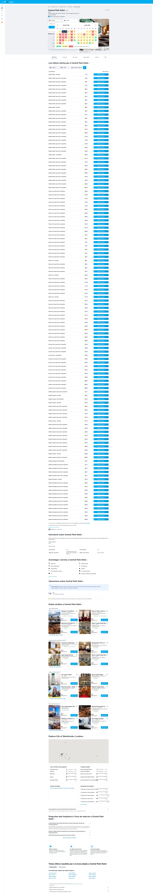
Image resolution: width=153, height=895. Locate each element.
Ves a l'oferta (74, 619)
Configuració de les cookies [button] (54, 527)
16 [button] (63, 37)
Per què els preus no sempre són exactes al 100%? (60, 891)
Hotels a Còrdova (92, 873)
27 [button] (74, 40)
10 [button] (65, 34)
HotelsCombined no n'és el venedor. (57, 887)
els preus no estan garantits (77, 883)
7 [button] (57, 34)
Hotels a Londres (52, 878)
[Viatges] (2, 19)
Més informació (87, 523)
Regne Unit (53, 6)
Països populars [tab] (62, 867)
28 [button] (57, 43)
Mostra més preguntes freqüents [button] (69, 837)
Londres (68, 6)
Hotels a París (71, 878)
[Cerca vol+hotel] (2, 13)
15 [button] (60, 37)
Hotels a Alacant (72, 876)
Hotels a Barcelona (53, 873)
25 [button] (68, 40)
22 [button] (60, 40)
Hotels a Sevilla (92, 878)
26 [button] (71, 40)
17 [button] (65, 37)
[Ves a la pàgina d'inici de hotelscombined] (9, 1)
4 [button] (95, 31)
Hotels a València (92, 874)
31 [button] (92, 43)
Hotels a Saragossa (73, 874)
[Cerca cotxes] (2, 10)
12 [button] (71, 34)
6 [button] (74, 31)
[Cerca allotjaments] (2, 8)
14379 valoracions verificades (58, 16)
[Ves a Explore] (2, 15)
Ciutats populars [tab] (53, 867)
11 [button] (68, 34)
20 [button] (74, 37)
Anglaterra (61, 6)
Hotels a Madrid (72, 873)
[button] (2, 2)
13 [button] (74, 34)
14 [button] (57, 37)
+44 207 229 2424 (52, 14)
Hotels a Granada (92, 876)
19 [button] (71, 37)
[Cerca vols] (2, 5)
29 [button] (60, 43)
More (50, 543)
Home (49, 6)
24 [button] (65, 40)
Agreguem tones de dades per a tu (56, 889)
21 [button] (57, 40)
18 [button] (68, 37)
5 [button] (71, 31)
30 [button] (63, 43)
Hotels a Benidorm (52, 876)
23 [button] (63, 40)
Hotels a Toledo (52, 874)
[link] (56, 635)
